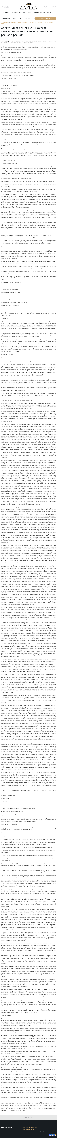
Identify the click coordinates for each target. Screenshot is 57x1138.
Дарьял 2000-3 (13, 22)
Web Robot (53, 1131)
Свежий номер (5, 18)
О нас (20, 18)
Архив (14, 18)
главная (3, 22)
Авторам (27, 18)
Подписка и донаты (45, 18)
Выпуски (7, 22)
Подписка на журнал (30, 1127)
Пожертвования (28, 1129)
